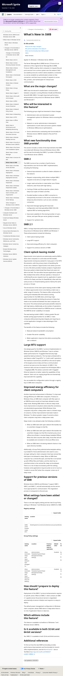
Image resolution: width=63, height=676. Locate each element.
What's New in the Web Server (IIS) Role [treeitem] (12, 166)
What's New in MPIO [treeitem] (11, 101)
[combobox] (11, 31)
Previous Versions (15, 672)
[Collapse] (20, 28)
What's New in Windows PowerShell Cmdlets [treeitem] (12, 187)
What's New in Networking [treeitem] (13, 114)
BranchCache (48, 649)
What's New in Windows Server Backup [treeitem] (12, 199)
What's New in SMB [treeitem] (11, 162)
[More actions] (60, 29)
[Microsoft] (3, 14)
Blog (23, 672)
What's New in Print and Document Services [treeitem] (12, 133)
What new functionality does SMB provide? (37, 51)
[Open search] (55, 14)
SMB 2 (27, 53)
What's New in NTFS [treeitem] (11, 117)
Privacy (38, 672)
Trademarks (13, 675)
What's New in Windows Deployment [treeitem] (12, 171)
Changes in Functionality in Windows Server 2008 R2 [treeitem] (13, 55)
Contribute (31, 672)
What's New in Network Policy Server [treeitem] (12, 110)
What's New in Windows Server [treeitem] (11, 44)
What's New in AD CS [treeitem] (11, 60)
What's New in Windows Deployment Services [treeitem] (12, 176)
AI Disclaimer (5, 672)
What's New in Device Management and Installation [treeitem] (12, 70)
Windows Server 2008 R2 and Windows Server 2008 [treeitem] (11, 36)
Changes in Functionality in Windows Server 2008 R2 (36, 29)
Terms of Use (4, 675)
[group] (43, 524)
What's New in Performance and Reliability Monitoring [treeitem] (12, 127)
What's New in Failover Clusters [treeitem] (12, 84)
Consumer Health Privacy (50, 672)
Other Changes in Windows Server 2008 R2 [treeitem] (12, 204)
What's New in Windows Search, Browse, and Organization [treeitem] (12, 193)
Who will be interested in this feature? (35, 49)
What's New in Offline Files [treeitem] (12, 121)
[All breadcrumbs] (25, 29)
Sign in (59, 14)
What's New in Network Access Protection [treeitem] (12, 105)
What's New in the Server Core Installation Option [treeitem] (13, 148)
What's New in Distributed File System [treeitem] (13, 76)
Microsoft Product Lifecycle (14, 21)
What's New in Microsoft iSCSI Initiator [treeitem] (12, 97)
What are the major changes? (33, 46)
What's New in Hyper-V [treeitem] (12, 93)
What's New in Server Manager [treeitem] (12, 153)
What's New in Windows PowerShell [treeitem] (12, 182)
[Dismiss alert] (59, 3)
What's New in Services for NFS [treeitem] (13, 158)
